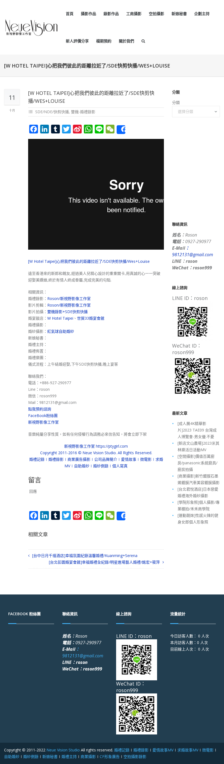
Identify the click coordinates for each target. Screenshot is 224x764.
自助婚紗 (11, 756)
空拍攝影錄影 (134, 756)
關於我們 (126, 40)
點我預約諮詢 (39, 409)
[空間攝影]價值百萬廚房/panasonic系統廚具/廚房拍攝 (197, 463)
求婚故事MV (187, 750)
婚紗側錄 (31, 756)
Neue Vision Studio (62, 750)
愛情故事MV (162, 750)
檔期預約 (103, 40)
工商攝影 (134, 13)
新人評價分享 (77, 40)
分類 (176, 102)
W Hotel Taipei (60, 318)
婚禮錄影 (141, 750)
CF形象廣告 (110, 756)
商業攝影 (88, 756)
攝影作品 (88, 13)
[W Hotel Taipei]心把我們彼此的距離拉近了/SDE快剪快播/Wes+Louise (89, 261)
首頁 (69, 13)
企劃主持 (202, 13)
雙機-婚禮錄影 (83, 111)
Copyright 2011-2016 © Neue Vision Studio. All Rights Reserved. (96, 452)
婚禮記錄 (121, 750)
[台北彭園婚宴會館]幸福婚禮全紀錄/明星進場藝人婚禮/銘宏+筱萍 (104, 562)
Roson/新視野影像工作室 (69, 298)
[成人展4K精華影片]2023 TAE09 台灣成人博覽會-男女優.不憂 (197, 430)
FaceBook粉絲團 (43, 415)
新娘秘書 (179, 13)
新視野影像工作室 (43, 422)
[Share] (121, 129)
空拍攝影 (156, 13)
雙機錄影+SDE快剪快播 (67, 311)
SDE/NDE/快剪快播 (52, 111)
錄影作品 (111, 13)
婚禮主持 (69, 756)
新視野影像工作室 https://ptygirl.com (96, 446)
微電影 (208, 750)
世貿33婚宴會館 (90, 318)
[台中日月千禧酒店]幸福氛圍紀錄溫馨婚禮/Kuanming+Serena (84, 555)
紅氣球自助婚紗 (60, 331)
